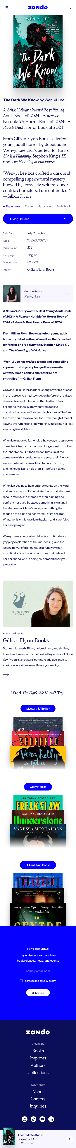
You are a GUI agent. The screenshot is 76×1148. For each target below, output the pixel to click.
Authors (38, 1065)
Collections (38, 1072)
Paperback (12, 206)
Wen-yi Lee (54, 99)
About (38, 1092)
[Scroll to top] (69, 1139)
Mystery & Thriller (38, 708)
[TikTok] (34, 1119)
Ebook (29, 206)
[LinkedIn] (51, 1119)
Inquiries (38, 1106)
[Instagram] (25, 1119)
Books (38, 1051)
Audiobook (63, 206)
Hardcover (45, 206)
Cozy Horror (38, 786)
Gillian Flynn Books (41, 269)
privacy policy (47, 980)
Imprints (38, 1058)
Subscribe (38, 993)
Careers (38, 1099)
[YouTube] (42, 1119)
